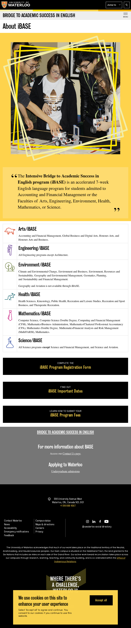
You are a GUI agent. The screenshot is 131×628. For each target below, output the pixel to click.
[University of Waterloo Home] (15, 4)
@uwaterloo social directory (97, 526)
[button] (114, 5)
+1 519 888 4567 (68, 505)
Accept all (101, 600)
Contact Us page (72, 453)
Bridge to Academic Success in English (65, 432)
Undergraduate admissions (65, 471)
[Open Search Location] (127, 5)
